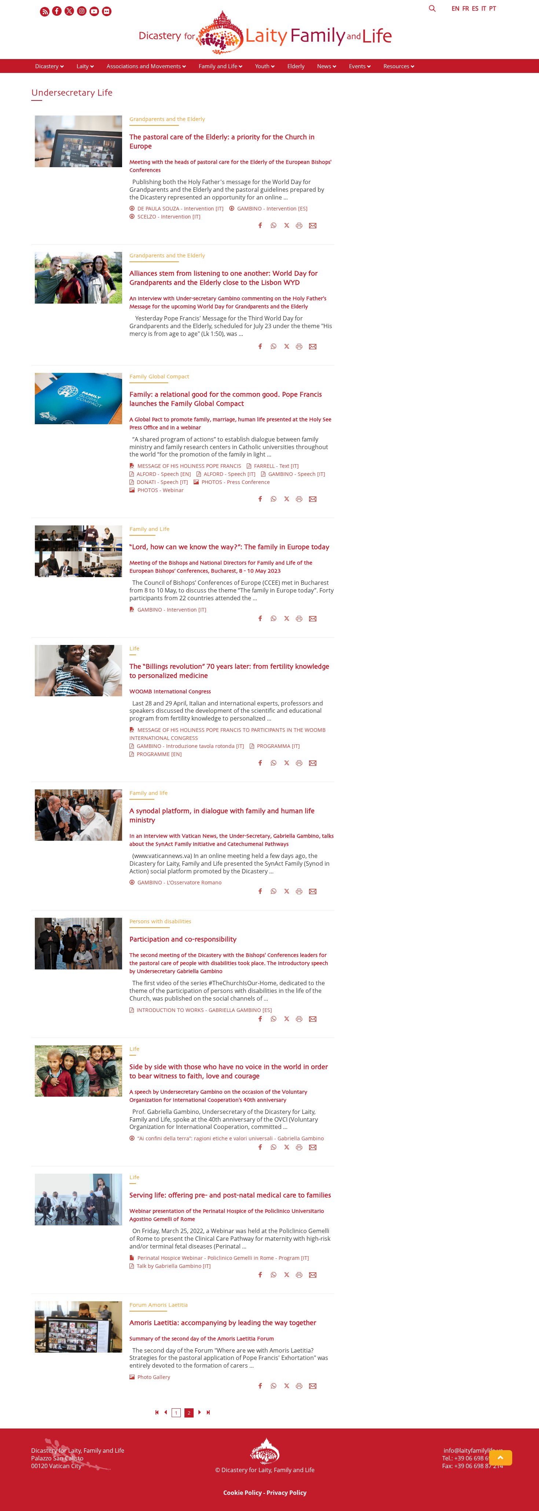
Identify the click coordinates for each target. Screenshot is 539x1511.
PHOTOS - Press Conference (234, 481)
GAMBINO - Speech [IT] (295, 473)
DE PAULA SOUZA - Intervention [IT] (179, 208)
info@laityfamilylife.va (473, 1450)
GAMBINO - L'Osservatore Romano (178, 882)
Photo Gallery (152, 1377)
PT (492, 8)
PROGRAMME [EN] (158, 754)
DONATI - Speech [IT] (161, 481)
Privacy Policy (287, 1493)
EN (455, 8)
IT (483, 8)
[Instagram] (82, 11)
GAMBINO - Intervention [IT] (170, 609)
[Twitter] (70, 11)
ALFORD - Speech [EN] (162, 473)
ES (475, 8)
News (324, 66)
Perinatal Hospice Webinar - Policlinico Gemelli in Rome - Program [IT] (222, 1257)
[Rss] (45, 11)
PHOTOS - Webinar (159, 490)
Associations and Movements (144, 66)
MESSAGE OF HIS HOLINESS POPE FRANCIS (188, 465)
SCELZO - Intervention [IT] (168, 216)
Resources (396, 66)
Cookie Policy (242, 1493)
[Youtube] (94, 11)
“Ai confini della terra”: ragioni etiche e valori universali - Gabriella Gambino (229, 1138)
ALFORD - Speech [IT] (228, 473)
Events (357, 66)
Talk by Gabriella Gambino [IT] (172, 1265)
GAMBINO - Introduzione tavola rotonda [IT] (189, 745)
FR (465, 8)
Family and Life (218, 66)
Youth (262, 66)
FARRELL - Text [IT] (275, 465)
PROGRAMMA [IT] (277, 745)
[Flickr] (107, 11)
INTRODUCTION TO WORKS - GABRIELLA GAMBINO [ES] (203, 1009)
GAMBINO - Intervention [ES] (271, 208)
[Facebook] (57, 11)
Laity (83, 66)
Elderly (296, 66)
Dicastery (47, 66)
